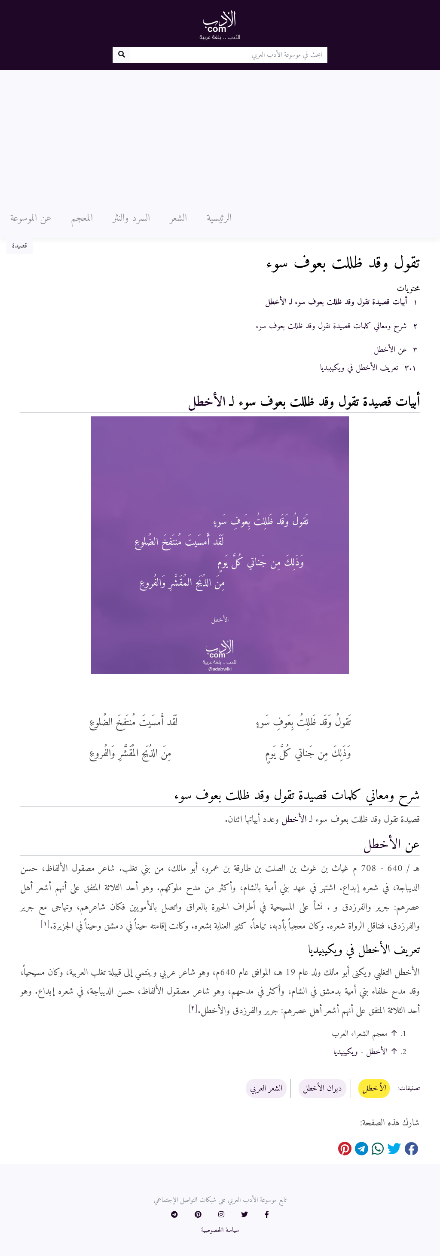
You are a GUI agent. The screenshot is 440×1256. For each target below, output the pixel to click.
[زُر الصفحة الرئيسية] (220, 25)
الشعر (178, 218)
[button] (267, 1215)
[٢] (193, 1008)
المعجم (82, 218)
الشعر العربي (266, 1088)
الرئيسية (219, 218)
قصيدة (19, 246)
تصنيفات (409, 1089)
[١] (45, 923)
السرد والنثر (131, 218)
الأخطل (207, 402)
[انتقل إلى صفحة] (121, 55)
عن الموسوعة (30, 218)
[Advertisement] (220, 134)
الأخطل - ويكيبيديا (360, 1052)
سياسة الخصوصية (220, 1230)
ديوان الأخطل (322, 1088)
